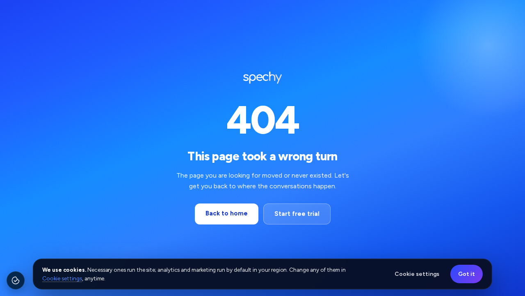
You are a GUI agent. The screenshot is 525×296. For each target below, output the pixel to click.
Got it (466, 274)
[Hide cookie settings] (22, 274)
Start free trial (297, 213)
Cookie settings (62, 278)
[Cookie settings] (16, 280)
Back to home (226, 213)
